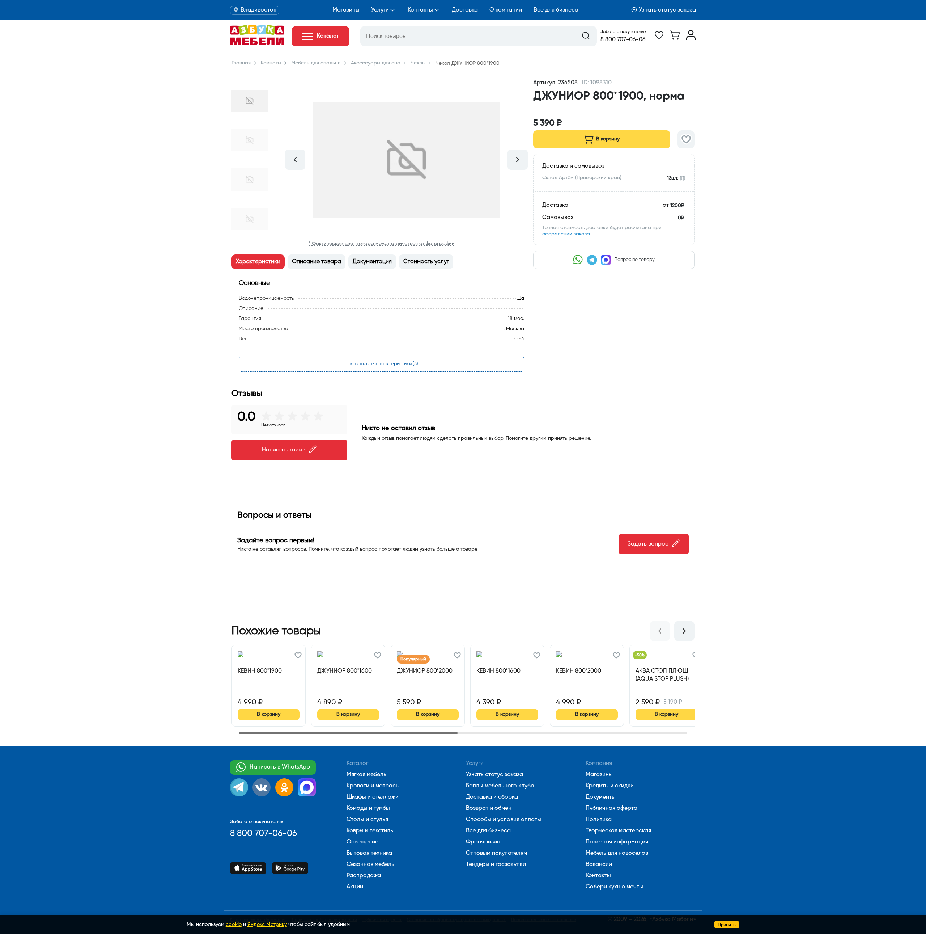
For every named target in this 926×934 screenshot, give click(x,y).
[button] (613, 110)
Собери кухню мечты (614, 887)
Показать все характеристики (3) (381, 364)
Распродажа (364, 876)
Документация (372, 262)
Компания (599, 763)
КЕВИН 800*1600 (498, 671)
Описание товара (316, 262)
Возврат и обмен (488, 808)
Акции (355, 887)
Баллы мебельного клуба (500, 786)
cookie (234, 924)
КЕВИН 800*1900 (260, 671)
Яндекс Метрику (267, 924)
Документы (601, 797)
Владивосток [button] (258, 10)
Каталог (357, 763)
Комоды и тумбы (368, 808)
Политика (599, 819)
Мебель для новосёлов (617, 853)
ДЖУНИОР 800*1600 (344, 671)
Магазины (346, 10)
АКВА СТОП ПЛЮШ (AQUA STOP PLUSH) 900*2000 (662, 675)
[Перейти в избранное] (659, 39)
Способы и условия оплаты (503, 819)
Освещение (362, 842)
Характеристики (258, 262)
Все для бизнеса (488, 831)
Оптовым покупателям (496, 853)
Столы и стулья (367, 819)
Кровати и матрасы (373, 786)
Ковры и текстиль (370, 831)
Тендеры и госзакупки (496, 864)
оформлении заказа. (566, 233)
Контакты (420, 10)
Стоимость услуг (426, 262)
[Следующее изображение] (517, 160)
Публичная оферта (611, 808)
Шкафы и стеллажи (373, 797)
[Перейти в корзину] (675, 39)
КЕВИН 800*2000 (578, 671)
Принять (727, 924)
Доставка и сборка (492, 797)
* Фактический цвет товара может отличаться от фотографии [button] (381, 243)
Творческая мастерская (618, 831)
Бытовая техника (369, 853)
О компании (505, 10)
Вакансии (599, 864)
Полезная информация (617, 842)
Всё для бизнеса (556, 10)
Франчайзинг (484, 842)
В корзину (608, 139)
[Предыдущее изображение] (295, 160)
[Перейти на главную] (257, 44)
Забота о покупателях (623, 32)
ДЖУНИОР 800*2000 (425, 671)
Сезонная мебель (370, 864)
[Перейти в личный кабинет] (691, 39)
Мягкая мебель (366, 775)
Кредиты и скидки (610, 786)
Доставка (465, 10)
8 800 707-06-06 (623, 40)
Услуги (380, 10)
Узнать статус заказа (667, 10)
